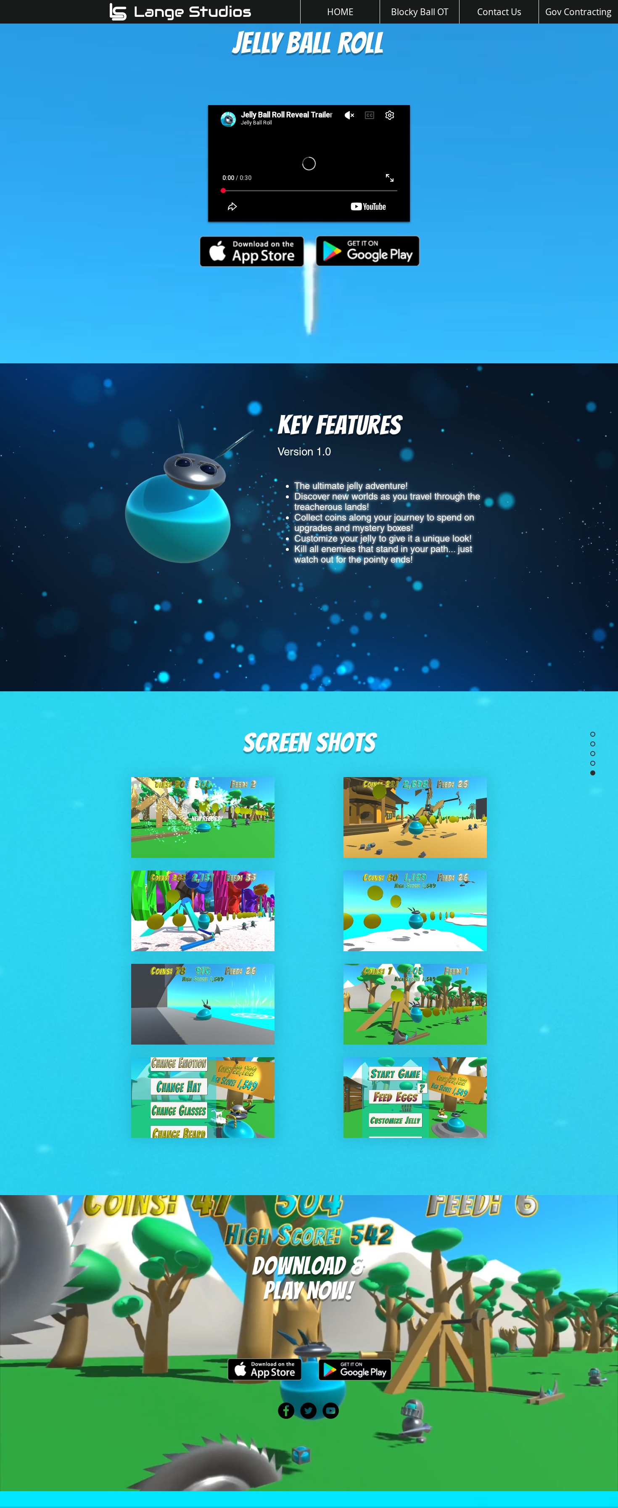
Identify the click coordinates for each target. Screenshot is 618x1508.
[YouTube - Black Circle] (330, 1410)
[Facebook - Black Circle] (286, 1410)
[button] (203, 817)
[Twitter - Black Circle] (308, 1410)
